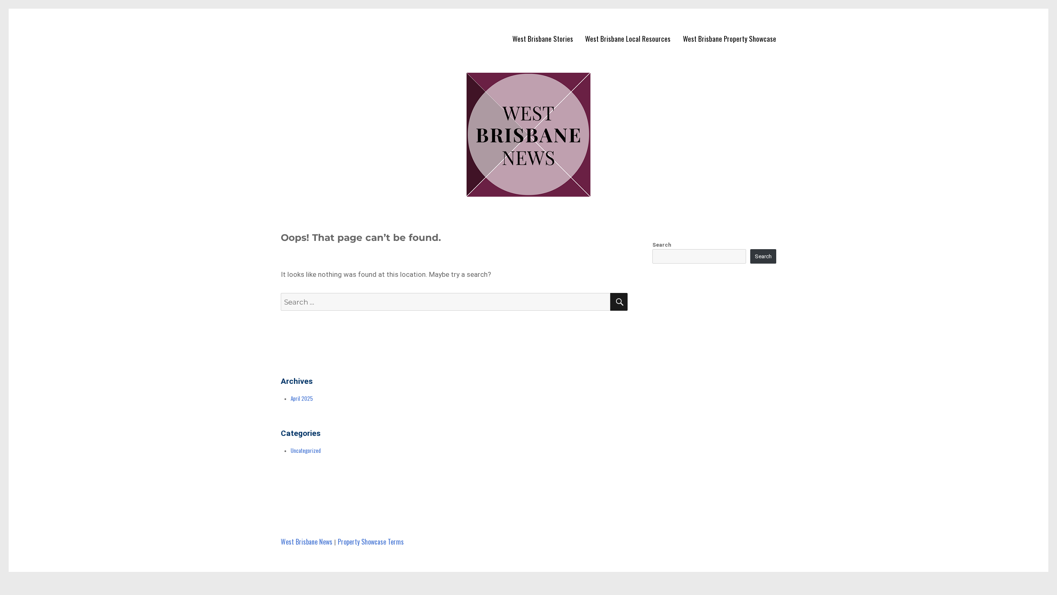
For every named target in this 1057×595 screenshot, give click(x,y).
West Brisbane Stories (542, 38)
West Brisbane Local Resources (628, 38)
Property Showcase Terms (371, 542)
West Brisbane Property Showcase (729, 38)
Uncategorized (306, 450)
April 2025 (302, 398)
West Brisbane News (306, 542)
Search (661, 245)
